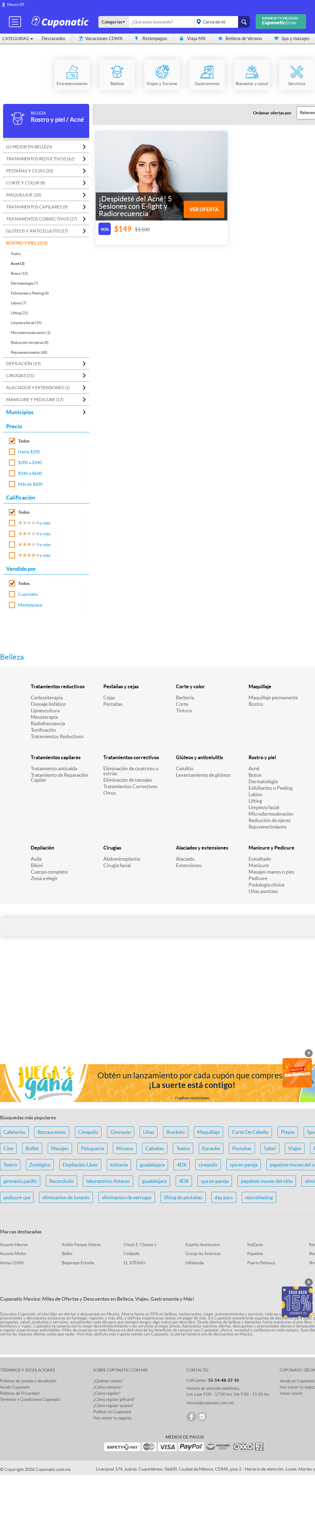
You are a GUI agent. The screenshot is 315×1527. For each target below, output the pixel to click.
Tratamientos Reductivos (57, 736)
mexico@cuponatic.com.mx (210, 1403)
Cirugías (112, 847)
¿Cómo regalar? (106, 1393)
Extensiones (189, 865)
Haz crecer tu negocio (112, 1418)
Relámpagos (154, 38)
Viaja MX (196, 38)
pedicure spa (16, 1197)
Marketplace (30, 605)
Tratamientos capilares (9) (37, 206)
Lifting (255, 801)
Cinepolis (88, 1132)
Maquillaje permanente (273, 697)
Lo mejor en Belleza (29, 146)
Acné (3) (18, 263)
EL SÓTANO (134, 1263)
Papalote (255, 1253)
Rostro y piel (262, 757)
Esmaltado (260, 859)
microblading (259, 1197)
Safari (270, 1148)
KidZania (255, 1244)
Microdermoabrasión (271, 814)
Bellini (67, 1253)
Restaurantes (52, 1132)
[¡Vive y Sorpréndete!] (61, 21)
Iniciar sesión (291, 1393)
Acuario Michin (13, 1253)
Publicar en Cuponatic (112, 1412)
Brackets (175, 1132)
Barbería (185, 697)
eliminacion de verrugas (127, 1197)
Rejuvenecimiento (268, 826)
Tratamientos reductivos (58, 686)
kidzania (119, 1164)
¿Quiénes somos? (108, 1381)
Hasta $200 (29, 451)
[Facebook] (191, 1417)
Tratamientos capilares (56, 757)
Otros (109, 793)
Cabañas (155, 1148)
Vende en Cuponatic (297, 1381)
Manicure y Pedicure (271, 847)
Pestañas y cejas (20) (29, 170)
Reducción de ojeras (270, 820)
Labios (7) (18, 303)
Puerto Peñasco (261, 1263)
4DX (181, 1164)
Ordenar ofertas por (272, 112)
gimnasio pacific (20, 1181)
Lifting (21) (19, 313)
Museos (124, 1148)
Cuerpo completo (49, 872)
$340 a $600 (30, 473)
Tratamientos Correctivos (130, 786)
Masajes (60, 1148)
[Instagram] (202, 1417)
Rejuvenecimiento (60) (29, 352)
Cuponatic (28, 594)
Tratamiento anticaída (54, 768)
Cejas (109, 697)
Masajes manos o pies (271, 872)
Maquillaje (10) (23, 194)
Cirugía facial (117, 865)
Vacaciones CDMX (104, 38)
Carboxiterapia (47, 697)
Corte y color (190, 686)
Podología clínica (266, 884)
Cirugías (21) (20, 375)
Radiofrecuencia (48, 723)
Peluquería (92, 1148)
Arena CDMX (12, 1263)
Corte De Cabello (250, 1132)
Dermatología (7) (24, 283)
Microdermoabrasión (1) (31, 333)
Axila (36, 859)
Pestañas (113, 704)
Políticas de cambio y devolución (28, 1381)
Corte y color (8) (25, 182)
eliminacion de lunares (66, 1197)
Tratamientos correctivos (131, 757)
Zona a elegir (44, 878)
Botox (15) (19, 273)
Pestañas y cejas (121, 686)
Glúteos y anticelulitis (199, 757)
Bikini (37, 865)
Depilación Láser (80, 1164)
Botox (255, 775)
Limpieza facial (264, 807)
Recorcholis (61, 1181)
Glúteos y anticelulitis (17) (37, 230)
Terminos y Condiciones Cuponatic (30, 1399)
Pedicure (258, 878)
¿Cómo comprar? (107, 1387)
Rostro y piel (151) (26, 243)
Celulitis (184, 768)
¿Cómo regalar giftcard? (114, 1399)
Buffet (32, 1148)
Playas (288, 1132)
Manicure (259, 865)
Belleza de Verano (243, 38)
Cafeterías (14, 1132)
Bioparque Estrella (78, 1263)
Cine (8, 1148)
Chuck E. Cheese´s (140, 1244)
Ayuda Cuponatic (15, 1387)
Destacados (54, 38)
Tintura (184, 710)
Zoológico (39, 1164)
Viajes (294, 1148)
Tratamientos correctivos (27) (41, 218)
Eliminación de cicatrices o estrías (130, 771)
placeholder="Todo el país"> (221, 22)
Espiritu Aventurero (202, 1244)
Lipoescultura (45, 710)
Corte (182, 704)
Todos (16, 254)
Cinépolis (132, 1253)
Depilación (42, 847)
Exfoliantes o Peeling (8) (30, 293)
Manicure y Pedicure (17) (34, 399)
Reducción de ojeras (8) (30, 342)
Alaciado (185, 859)
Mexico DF (16, 4)
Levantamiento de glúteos (203, 775)
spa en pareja (243, 1164)
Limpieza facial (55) (26, 323)
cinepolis (208, 1164)
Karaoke (211, 1148)
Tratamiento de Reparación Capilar (59, 777)
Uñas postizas (263, 891)
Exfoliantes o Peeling (271, 788)
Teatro (183, 1148)
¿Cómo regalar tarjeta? (113, 1405)
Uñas (148, 1132)
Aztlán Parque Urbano (81, 1244)
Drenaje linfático (48, 704)
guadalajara (152, 1164)
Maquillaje (260, 686)
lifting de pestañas (183, 1197)
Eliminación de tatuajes (127, 780)
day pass (224, 1197)
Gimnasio (120, 1132)
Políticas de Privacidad (19, 1393)
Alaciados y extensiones (202, 847)
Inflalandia (194, 1263)
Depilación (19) (23, 363)
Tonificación (43, 730)
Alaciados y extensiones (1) (38, 387)
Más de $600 (30, 484)
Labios (255, 794)
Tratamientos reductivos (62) (40, 158)
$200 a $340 (30, 462)
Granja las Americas (203, 1253)
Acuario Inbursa (14, 1244)
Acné (254, 768)
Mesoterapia (44, 717)
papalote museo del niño (267, 1181)
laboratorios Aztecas (108, 1181)
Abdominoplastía (121, 859)
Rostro (256, 704)
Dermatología (263, 781)
